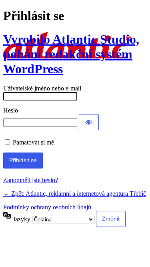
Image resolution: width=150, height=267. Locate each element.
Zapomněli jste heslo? (30, 180)
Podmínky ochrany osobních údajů (47, 207)
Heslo (10, 110)
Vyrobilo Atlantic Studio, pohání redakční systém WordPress (71, 54)
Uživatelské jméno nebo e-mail (42, 88)
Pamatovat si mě (33, 142)
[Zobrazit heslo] (89, 122)
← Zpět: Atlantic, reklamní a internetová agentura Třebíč (74, 193)
